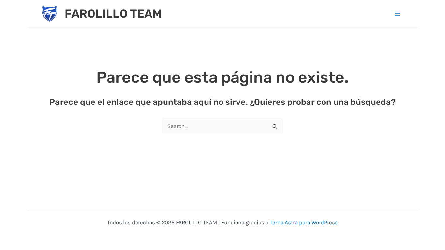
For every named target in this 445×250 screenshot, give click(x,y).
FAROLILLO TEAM (113, 14)
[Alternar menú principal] (397, 13)
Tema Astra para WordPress (304, 222)
